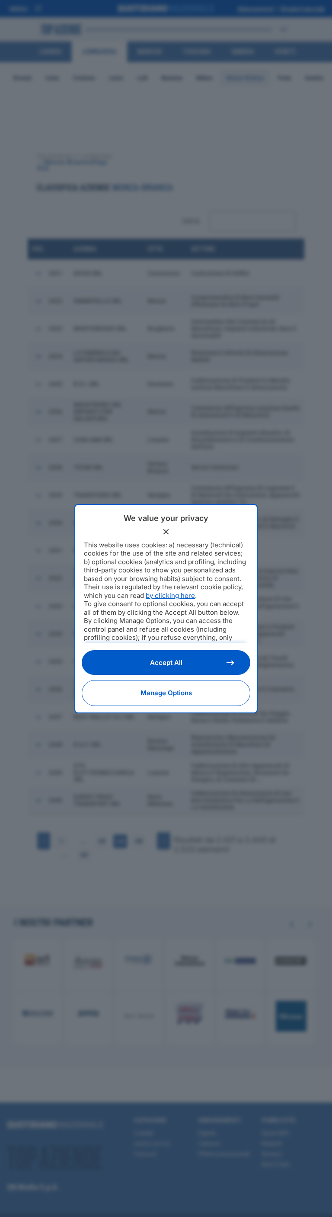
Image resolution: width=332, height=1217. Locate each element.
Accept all (166, 662)
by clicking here (170, 595)
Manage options (166, 693)
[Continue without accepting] (166, 531)
